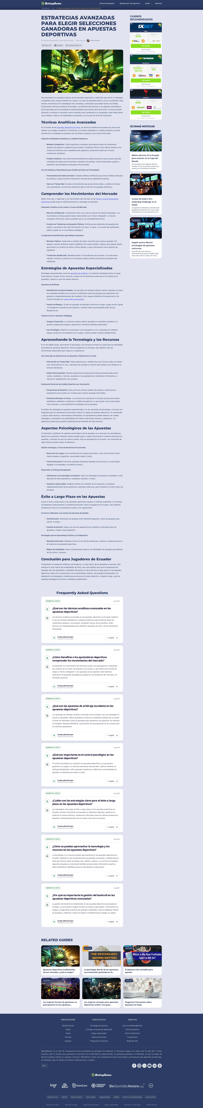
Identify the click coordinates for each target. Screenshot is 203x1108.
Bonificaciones (68, 1025)
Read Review (145, 49)
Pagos (68, 1029)
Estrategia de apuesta (99, 1025)
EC (43, 1066)
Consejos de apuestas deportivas (99, 1029)
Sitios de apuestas (107, 3)
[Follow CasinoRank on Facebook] (134, 1066)
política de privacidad (91, 1105)
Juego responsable (99, 1033)
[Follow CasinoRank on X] (144, 1066)
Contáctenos (132, 1037)
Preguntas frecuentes (99, 1041)
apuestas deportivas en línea (68, 127)
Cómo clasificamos (132, 1033)
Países (68, 1033)
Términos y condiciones (132, 1105)
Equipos (68, 1041)
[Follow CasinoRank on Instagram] (139, 1066)
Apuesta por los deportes (130, 3)
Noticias (158, 3)
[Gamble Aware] (126, 1085)
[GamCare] (79, 1085)
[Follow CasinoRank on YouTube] (149, 1066)
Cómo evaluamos (132, 1029)
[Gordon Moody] (98, 1085)
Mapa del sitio (132, 1041)
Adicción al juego (71, 1105)
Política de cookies (52, 1105)
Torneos (68, 1037)
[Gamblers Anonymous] (64, 1085)
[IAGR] (53, 1085)
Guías (147, 3)
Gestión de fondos (99, 1037)
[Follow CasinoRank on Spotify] (154, 1066)
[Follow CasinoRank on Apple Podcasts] (160, 1066)
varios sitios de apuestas (74, 299)
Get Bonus (146, 46)
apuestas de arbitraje (79, 273)
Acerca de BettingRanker (132, 1025)
